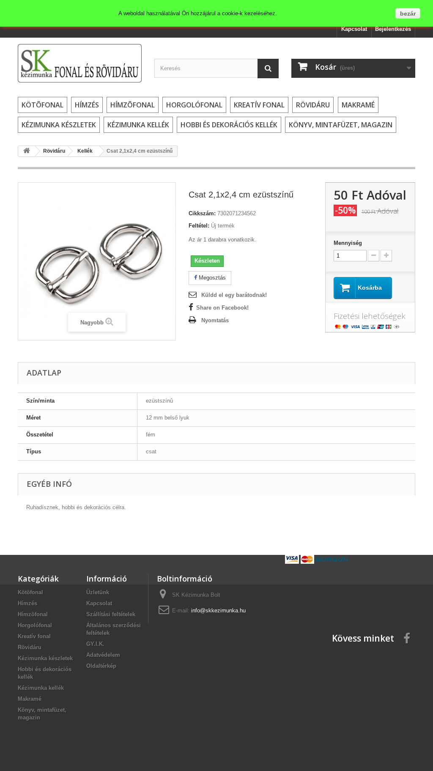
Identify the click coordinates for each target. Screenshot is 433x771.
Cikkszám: (202, 213)
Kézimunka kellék (138, 124)
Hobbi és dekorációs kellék (229, 124)
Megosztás (211, 277)
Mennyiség (348, 243)
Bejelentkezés (393, 29)
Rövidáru (313, 105)
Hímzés (87, 105)
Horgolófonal (194, 105)
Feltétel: (199, 225)
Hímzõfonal (132, 105)
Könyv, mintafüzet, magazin (340, 124)
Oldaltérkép (101, 666)
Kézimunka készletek (59, 124)
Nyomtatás (215, 320)
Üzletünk (97, 592)
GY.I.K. (95, 644)
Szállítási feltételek (110, 614)
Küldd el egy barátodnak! (234, 295)
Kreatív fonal (259, 105)
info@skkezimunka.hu (218, 610)
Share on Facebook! (222, 308)
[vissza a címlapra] (27, 151)
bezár (408, 13)
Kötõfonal (42, 105)
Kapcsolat (354, 29)
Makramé (358, 105)
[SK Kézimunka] (80, 63)
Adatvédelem (103, 655)
